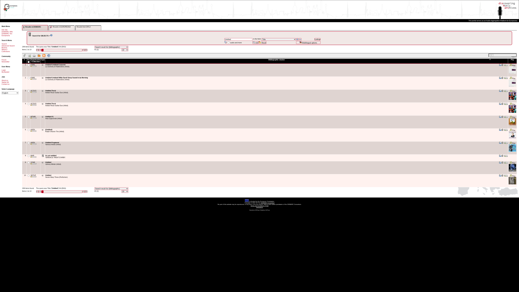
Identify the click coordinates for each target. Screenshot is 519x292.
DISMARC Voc (7, 34)
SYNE (33, 162)
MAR (32, 156)
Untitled (48, 162)
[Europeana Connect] (10, 11)
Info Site (5, 30)
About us (5, 80)
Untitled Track (50, 91)
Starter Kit (5, 82)
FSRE (33, 65)
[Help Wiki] (51, 36)
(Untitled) (48, 130)
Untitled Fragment (52, 143)
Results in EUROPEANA (61, 27)
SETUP (33, 175)
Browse (4, 48)
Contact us (5, 84)
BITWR (33, 117)
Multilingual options (309, 43)
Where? (4, 50)
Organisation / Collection (35, 61)
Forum (4, 60)
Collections (6, 51)
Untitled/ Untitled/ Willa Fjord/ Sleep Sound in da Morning (66, 78)
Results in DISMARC (33, 27)
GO (256, 43)
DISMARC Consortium (268, 203)
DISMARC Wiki (7, 32)
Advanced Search (8, 46)
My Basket (5, 72)
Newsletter (5, 62)
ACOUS (33, 91)
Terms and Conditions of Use (260, 206)
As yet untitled (50, 156)
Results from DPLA (84, 27)
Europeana (6, 35)
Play (513, 65)
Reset (263, 43)
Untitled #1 (49, 117)
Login (4, 70)
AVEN (33, 130)
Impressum (259, 207)
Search (4, 44)
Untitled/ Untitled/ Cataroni (55, 65)
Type (43, 60)
